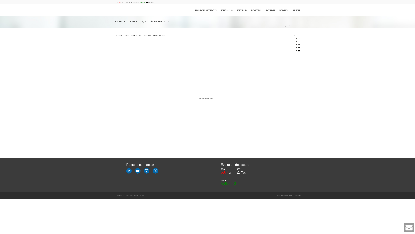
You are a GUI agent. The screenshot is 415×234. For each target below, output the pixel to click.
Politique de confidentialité (284, 195)
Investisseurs (227, 10)
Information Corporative (205, 10)
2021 (268, 26)
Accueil (262, 26)
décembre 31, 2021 (136, 35)
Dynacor (121, 35)
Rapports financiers (158, 35)
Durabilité (270, 10)
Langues (150, 2)
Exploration (256, 10)
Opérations (242, 10)
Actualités (283, 10)
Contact (296, 10)
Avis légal (298, 195)
